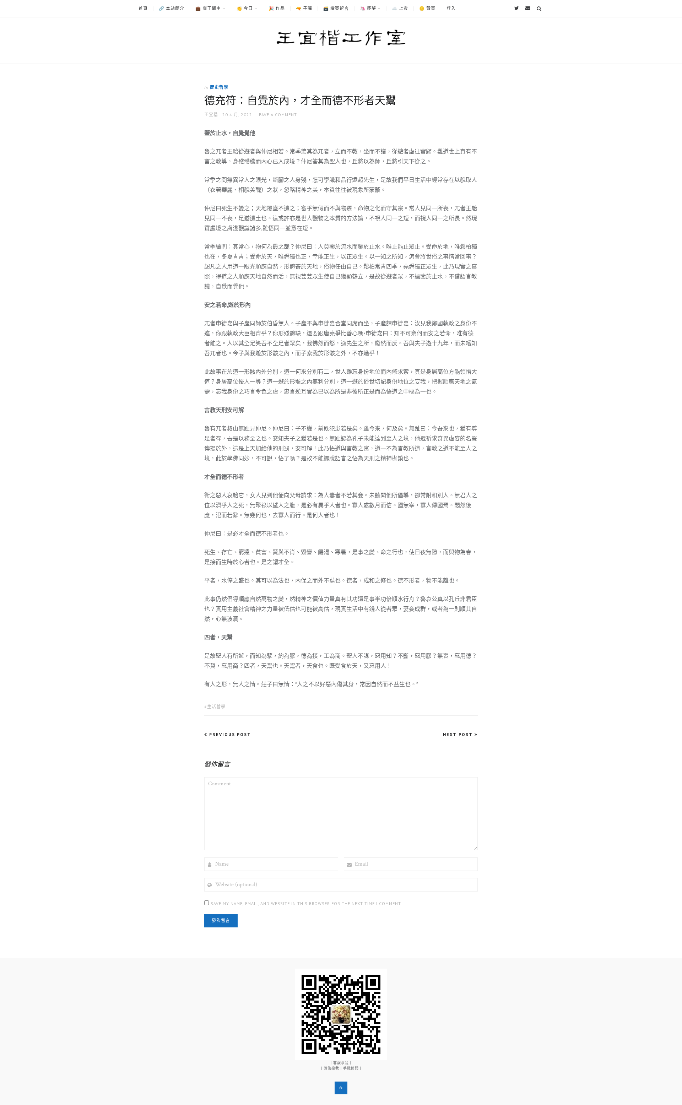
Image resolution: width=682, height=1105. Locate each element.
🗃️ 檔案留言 (336, 8)
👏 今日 (245, 8)
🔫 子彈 (304, 8)
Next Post (459, 734)
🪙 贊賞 (427, 8)
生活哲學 (216, 706)
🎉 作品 (277, 8)
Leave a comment (276, 114)
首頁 (143, 8)
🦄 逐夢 (368, 8)
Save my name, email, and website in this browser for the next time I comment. (306, 903)
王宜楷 (211, 114)
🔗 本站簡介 (171, 8)
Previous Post (229, 734)
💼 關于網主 (208, 8)
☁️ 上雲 (400, 8)
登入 (451, 8)
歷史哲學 (219, 87)
